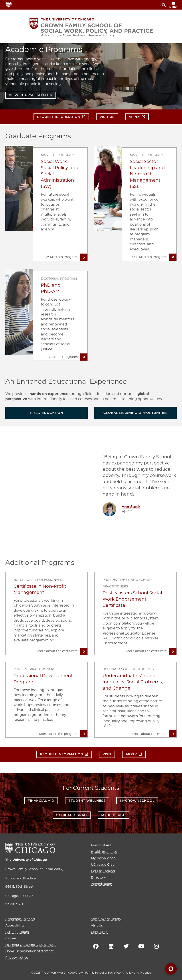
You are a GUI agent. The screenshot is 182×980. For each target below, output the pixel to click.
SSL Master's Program (149, 257)
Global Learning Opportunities (135, 413)
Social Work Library (106, 919)
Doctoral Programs (63, 357)
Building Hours (17, 932)
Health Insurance (104, 852)
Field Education (46, 413)
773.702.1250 (14, 904)
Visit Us (97, 925)
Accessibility (15, 925)
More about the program (58, 734)
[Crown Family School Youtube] (141, 946)
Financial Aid (41, 801)
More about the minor (149, 734)
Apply (134, 117)
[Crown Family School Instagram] (156, 946)
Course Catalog (103, 871)
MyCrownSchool (137, 801)
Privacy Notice (16, 958)
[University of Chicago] (30, 848)
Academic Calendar (20, 919)
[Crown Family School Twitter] (126, 946)
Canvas (10, 938)
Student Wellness (87, 801)
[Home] (91, 27)
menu (173, 7)
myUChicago (113, 815)
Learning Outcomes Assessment (30, 945)
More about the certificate (57, 651)
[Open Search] (163, 5)
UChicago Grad (71, 815)
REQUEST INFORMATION (58, 117)
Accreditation (101, 884)
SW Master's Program (61, 257)
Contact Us (99, 932)
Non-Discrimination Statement (29, 951)
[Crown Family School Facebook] (96, 946)
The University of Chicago (26, 860)
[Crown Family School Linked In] (111, 946)
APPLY (131, 754)
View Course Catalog (30, 95)
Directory (98, 877)
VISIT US (107, 117)
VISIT (107, 754)
